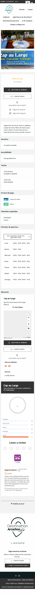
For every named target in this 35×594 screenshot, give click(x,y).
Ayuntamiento (10, 1)
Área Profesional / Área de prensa (20, 580)
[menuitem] (9, 9)
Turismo (3, 1)
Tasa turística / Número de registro (19, 583)
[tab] (15, 236)
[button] (27, 2)
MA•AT (16, 1)
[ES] (32, 3)
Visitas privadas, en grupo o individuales (18, 587)
